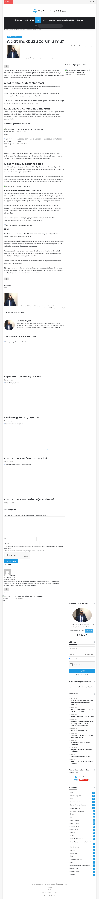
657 (44, 20)
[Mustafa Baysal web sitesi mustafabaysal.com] (49, 10)
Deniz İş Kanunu (75, 871)
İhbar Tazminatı (75, 823)
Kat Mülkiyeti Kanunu (18, 29)
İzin (71, 817)
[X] (80, 635)
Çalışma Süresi (74, 826)
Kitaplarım (80, 20)
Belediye (73, 874)
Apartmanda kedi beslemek (83, 71)
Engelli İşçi (73, 853)
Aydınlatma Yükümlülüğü (65, 20)
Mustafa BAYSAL (62, 884)
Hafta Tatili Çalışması (76, 839)
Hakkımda (51, 20)
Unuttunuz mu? (89, 654)
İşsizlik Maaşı (74, 829)
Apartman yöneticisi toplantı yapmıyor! (29, 596)
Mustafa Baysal (25, 58)
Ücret (72, 814)
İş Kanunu (18, 20)
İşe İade (72, 832)
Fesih (71, 792)
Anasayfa (8, 29)
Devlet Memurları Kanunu (78, 805)
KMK (38, 20)
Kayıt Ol (82, 671)
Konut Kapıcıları (75, 847)
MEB (71, 862)
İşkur (71, 856)
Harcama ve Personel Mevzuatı (80, 865)
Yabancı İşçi (74, 868)
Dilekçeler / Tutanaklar (77, 811)
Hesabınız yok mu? (82, 674)
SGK (26, 20)
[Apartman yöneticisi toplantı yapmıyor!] (8, 598)
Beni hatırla (73, 659)
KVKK (32, 20)
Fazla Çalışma (74, 820)
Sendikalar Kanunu (76, 859)
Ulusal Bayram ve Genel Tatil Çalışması (82, 842)
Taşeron (72, 850)
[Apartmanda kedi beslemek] (70, 72)
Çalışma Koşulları (75, 796)
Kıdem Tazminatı (75, 808)
